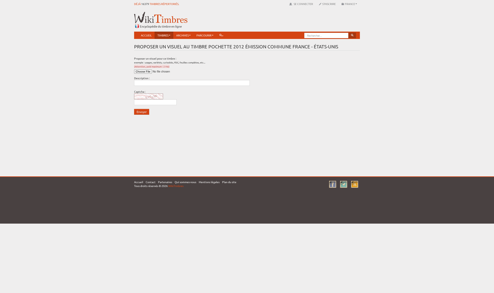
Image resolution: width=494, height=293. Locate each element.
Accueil (146, 35)
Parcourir (203, 35)
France (350, 4)
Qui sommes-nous (185, 182)
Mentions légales (209, 182)
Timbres (162, 35)
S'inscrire (329, 4)
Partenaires (165, 182)
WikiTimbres (176, 186)
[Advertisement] (289, 20)
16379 (145, 4)
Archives (182, 35)
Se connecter (303, 4)
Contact (151, 182)
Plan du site (229, 182)
